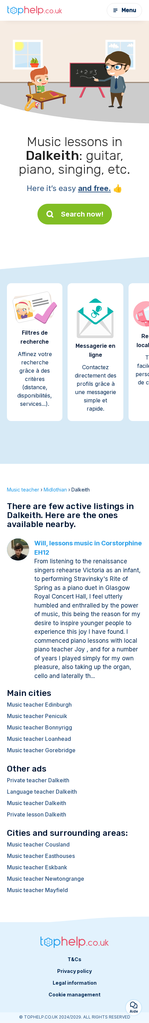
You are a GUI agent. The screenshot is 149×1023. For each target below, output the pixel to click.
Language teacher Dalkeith (42, 791)
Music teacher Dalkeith (36, 803)
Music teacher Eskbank (37, 867)
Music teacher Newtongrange (45, 878)
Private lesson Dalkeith (36, 814)
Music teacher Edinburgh (39, 704)
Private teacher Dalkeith (38, 780)
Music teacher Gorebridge (41, 750)
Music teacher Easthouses (41, 855)
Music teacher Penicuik (37, 716)
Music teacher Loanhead (39, 738)
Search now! (82, 214)
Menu (129, 10)
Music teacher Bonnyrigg (39, 727)
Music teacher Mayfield (37, 890)
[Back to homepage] (34, 10)
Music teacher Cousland (38, 844)
